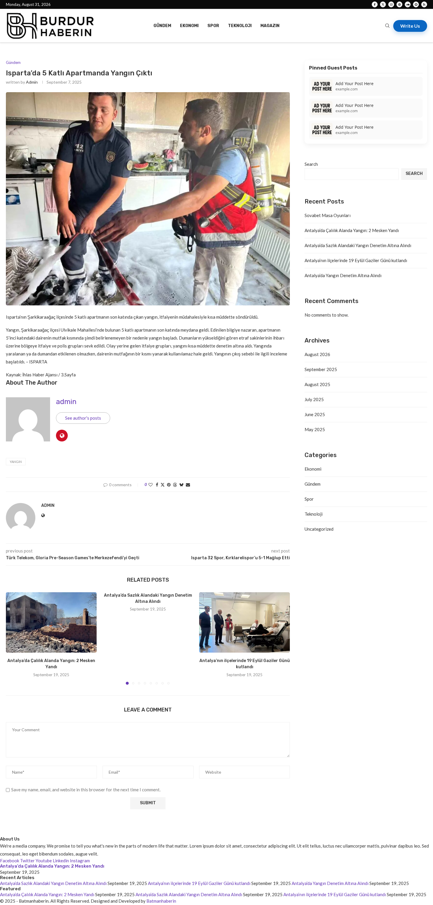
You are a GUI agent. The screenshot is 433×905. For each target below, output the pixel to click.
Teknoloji (240, 25)
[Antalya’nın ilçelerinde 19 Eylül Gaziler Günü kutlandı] (244, 622)
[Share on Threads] (175, 484)
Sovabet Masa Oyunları (328, 215)
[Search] (387, 26)
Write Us (410, 26)
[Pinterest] (399, 4)
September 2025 (321, 369)
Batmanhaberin (161, 901)
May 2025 (315, 429)
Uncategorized (319, 529)
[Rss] (424, 4)
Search (311, 164)
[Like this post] (150, 484)
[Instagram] (391, 4)
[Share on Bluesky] (181, 484)
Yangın (16, 462)
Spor (213, 25)
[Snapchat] (416, 4)
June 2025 (315, 414)
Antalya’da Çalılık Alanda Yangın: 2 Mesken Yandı (352, 230)
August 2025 (317, 384)
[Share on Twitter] (163, 484)
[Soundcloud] (408, 4)
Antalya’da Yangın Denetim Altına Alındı (343, 275)
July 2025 (314, 399)
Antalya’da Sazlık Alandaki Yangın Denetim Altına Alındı (358, 245)
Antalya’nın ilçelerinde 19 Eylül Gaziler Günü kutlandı (356, 260)
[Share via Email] (188, 484)
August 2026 (317, 354)
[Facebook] (375, 4)
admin (32, 82)
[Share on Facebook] (157, 484)
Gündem (162, 25)
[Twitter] (383, 4)
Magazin (270, 25)
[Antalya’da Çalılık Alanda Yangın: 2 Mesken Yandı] (51, 622)
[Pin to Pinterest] (169, 484)
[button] (14, 638)
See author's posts (83, 418)
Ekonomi (189, 25)
